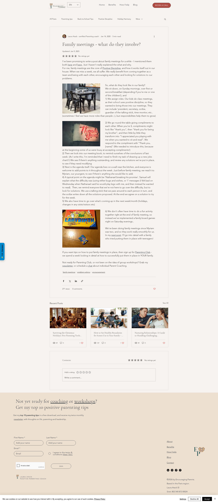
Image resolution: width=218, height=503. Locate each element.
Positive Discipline (105, 19)
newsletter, (18, 419)
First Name (19, 438)
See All (165, 303)
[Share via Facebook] (63, 281)
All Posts (53, 19)
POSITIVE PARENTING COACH (33, 479)
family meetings (69, 272)
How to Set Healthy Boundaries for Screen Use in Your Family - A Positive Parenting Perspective (108, 334)
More (138, 19)
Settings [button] (183, 499)
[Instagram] (172, 470)
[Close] (214, 499)
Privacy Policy (99, 499)
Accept (207, 499)
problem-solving (83, 272)
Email (16, 448)
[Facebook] (176, 470)
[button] (165, 19)
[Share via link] (82, 281)
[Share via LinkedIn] (76, 281)
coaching (59, 401)
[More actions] (154, 36)
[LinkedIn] (168, 470)
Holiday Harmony (124, 19)
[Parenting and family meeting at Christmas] (68, 318)
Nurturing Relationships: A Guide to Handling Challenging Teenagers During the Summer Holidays (150, 334)
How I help (171, 452)
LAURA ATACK (26, 477)
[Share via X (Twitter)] (70, 281)
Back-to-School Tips (85, 19)
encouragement (98, 272)
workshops (84, 401)
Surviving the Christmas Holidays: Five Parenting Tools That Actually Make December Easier (66, 334)
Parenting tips (67, 19)
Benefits (170, 447)
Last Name (51, 438)
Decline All (194, 499)
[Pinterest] (180, 470)
